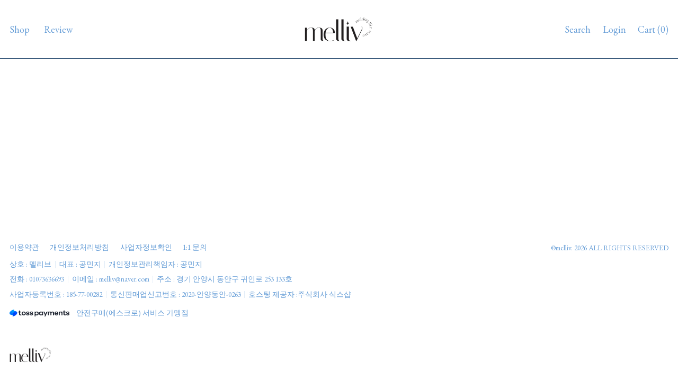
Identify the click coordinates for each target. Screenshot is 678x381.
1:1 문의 (195, 247)
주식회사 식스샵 (324, 294)
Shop (20, 29)
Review (58, 29)
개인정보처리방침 (79, 247)
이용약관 (24, 247)
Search (578, 29)
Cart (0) (653, 29)
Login (614, 29)
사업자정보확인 (146, 247)
